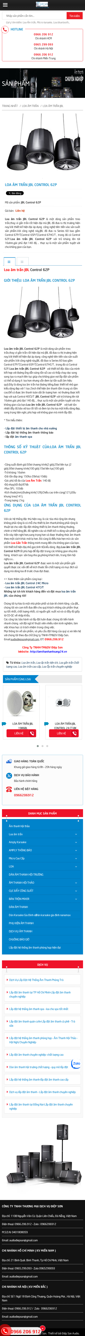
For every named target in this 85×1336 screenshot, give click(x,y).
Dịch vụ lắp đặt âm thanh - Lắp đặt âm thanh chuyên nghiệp (42, 1092)
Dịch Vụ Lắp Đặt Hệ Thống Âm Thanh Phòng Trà (36, 980)
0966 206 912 (43, 34)
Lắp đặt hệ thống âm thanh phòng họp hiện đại (35, 947)
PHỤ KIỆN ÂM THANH (21, 923)
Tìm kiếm (74, 16)
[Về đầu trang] (42, 1328)
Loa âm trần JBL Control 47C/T (25, 587)
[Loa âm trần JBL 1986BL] (21, 703)
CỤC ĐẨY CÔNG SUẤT (21, 890)
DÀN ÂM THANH (18, 907)
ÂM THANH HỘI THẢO (21, 882)
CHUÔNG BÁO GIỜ (19, 939)
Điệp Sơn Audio (70, 1333)
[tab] (9, 261)
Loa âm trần (16, 834)
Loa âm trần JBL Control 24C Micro (26, 583)
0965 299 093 (43, 44)
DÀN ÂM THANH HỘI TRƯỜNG (26, 874)
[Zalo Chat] (76, 1064)
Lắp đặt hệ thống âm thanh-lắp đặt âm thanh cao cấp (38, 1079)
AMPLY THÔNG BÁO (20, 850)
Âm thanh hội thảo (19, 826)
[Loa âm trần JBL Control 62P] (42, 178)
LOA (11, 866)
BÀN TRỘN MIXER (19, 898)
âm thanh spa (23, 436)
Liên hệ (18, 733)
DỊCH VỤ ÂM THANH (20, 931)
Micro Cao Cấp (17, 858)
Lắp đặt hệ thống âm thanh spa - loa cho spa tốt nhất (38, 1009)
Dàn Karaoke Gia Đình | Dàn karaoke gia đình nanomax (40, 915)
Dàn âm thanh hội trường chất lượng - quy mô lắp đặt (38, 1067)
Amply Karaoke (17, 842)
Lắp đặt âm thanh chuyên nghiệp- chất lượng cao (36, 1054)
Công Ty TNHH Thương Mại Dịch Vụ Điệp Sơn (32, 1206)
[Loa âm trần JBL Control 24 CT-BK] (64, 703)
